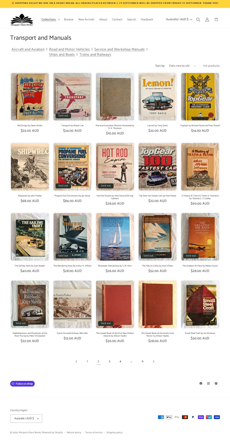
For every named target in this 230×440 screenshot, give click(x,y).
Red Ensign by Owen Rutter (30, 125)
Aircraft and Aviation (28, 49)
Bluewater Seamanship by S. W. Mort (115, 266)
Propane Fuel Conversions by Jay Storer (72, 196)
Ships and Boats (62, 55)
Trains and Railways (95, 55)
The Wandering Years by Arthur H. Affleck (73, 266)
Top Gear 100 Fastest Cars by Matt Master (157, 196)
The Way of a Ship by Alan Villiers (157, 266)
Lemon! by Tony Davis (157, 125)
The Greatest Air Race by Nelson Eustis (200, 266)
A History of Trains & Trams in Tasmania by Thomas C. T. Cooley (200, 197)
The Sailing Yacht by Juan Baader (30, 266)
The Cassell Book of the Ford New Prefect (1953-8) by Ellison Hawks (115, 334)
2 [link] (98, 361)
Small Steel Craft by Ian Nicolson (200, 333)
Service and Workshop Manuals (119, 49)
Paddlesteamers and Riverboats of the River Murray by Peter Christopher (30, 334)
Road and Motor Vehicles (69, 49)
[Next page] (153, 361)
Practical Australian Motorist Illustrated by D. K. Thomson (115, 127)
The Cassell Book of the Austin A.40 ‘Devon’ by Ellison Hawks (157, 334)
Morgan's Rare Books (30, 432)
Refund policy (74, 432)
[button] (50, 19)
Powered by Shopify (52, 432)
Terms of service (94, 432)
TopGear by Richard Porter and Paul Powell (200, 125)
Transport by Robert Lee (72, 125)
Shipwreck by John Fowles (30, 196)
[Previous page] (76, 361)
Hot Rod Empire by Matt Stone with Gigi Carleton (115, 197)
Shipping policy (115, 432)
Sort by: (160, 65)
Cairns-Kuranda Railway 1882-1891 (72, 333)
